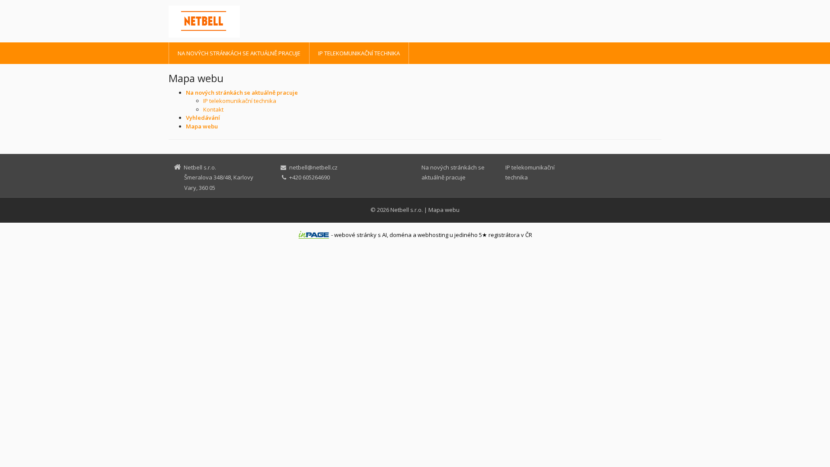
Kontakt (213, 109)
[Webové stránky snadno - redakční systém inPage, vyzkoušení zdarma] (314, 234)
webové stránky (355, 235)
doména (400, 235)
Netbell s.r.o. (406, 210)
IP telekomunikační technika (359, 53)
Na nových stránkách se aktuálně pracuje (239, 53)
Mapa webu (444, 210)
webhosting (433, 235)
